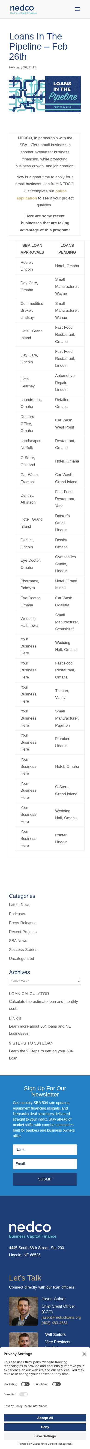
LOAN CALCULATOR (29, 993)
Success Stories (23, 949)
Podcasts (17, 914)
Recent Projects (23, 932)
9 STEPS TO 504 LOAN (31, 1043)
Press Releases (22, 923)
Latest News (19, 904)
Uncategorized (21, 958)
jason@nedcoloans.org (61, 1317)
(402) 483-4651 (55, 1323)
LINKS (15, 1018)
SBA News (18, 941)
